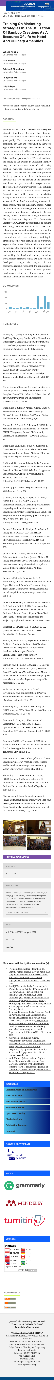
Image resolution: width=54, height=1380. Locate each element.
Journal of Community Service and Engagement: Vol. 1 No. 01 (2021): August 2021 (30, 1069)
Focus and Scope (14, 1095)
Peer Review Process (16, 1101)
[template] (15, 1161)
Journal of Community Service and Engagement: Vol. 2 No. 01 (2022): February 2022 (29, 980)
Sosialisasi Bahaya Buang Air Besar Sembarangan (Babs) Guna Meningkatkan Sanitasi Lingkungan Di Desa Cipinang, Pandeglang (29, 999)
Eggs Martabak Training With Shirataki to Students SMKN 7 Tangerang (26, 1064)
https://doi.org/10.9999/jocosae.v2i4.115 (23, 99)
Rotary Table (10, 1276)
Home (6, 13)
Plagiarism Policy (14, 1119)
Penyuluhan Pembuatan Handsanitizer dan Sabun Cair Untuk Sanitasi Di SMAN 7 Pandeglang (29, 1023)
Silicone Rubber (11, 1282)
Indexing (10, 1131)
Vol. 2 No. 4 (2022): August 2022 (19, 16)
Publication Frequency (17, 1125)
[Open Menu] (3, 3)
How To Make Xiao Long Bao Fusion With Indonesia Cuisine (29, 973)
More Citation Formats (18, 912)
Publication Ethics (15, 1107)
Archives (15, 13)
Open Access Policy (15, 1113)
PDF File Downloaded (18, 857)
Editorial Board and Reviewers (21, 1089)
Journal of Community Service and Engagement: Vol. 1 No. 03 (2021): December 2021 (30, 1032)
